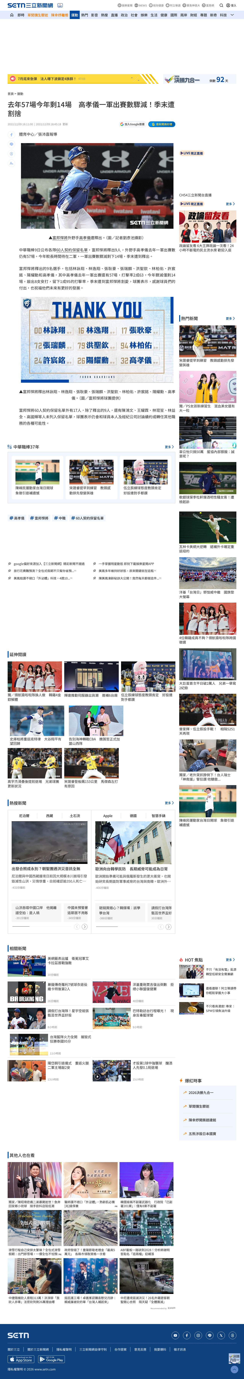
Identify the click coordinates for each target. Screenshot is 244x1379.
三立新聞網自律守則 (93, 1349)
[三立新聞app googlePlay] (51, 1359)
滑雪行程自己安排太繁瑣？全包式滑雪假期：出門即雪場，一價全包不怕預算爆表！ (34, 1252)
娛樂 (144, 14)
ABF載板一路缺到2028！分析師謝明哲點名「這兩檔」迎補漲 (145, 1252)
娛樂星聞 (127, 5)
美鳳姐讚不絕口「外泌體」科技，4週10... (42, 578)
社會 (134, 14)
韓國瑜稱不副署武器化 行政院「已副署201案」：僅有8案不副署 (146, 1204)
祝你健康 (158, 5)
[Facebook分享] (11, 134)
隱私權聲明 (64, 1349)
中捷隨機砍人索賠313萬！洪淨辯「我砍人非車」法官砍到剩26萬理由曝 (34, 1300)
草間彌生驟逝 (37, 14)
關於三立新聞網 (38, 1349)
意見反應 (140, 1349)
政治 (124, 14)
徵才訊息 (180, 1349)
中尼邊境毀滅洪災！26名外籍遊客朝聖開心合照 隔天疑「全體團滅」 (145, 1300)
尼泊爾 (24, 815)
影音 (94, 14)
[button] (221, 5)
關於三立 (14, 1349)
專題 (203, 14)
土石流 (75, 815)
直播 (114, 14)
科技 (223, 14)
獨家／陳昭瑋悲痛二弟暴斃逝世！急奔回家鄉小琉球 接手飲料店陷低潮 (34, 1204)
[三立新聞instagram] (198, 1335)
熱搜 (104, 14)
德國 (133, 815)
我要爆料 (160, 1349)
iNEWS (143, 5)
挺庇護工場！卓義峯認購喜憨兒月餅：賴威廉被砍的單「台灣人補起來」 (90, 1300)
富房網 (210, 5)
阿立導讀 (175, 5)
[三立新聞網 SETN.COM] (12, 15)
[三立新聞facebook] (186, 1335)
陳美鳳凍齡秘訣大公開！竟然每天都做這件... (129, 578)
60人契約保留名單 (72, 250)
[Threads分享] (11, 153)
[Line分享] (11, 144)
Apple (107, 815)
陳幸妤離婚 (59, 14)
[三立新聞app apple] (21, 1359)
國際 (173, 14)
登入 (233, 5)
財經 (193, 14)
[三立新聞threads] (232, 1335)
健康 (164, 14)
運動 (74, 14)
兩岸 (183, 14)
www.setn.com (45, 1369)
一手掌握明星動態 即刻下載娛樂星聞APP (126, 563)
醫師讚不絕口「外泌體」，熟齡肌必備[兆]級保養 (89, 1204)
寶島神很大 (193, 5)
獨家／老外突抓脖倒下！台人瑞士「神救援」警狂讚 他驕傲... (205, 777)
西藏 (49, 815)
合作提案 (120, 1349)
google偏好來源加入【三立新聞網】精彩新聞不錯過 (49, 563)
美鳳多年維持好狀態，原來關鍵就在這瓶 (126, 571)
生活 (154, 14)
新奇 (213, 14)
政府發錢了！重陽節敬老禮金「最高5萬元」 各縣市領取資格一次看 (89, 1252)
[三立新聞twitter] (221, 1335)
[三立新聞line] (209, 1335)
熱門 (84, 14)
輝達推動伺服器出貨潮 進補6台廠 (91, 695)
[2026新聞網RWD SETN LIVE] (60, 5)
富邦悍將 (60, 237)
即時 (21, 14)
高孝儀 (85, 237)
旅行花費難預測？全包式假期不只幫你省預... (44, 571)
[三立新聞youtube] (175, 1335)
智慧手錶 (158, 815)
